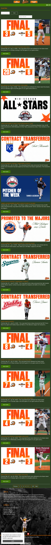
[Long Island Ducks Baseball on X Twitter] (25, 534)
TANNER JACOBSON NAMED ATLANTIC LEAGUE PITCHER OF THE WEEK (18, 203)
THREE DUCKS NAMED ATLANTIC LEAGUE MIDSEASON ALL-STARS (17, 123)
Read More (5, 53)
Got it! (12, 541)
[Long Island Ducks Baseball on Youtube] (28, 534)
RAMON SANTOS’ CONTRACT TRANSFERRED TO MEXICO (14, 281)
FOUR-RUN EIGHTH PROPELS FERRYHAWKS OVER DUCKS (14, 436)
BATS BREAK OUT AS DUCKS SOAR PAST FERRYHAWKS (14, 85)
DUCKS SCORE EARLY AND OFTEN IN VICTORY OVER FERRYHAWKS (17, 398)
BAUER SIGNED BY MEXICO (7, 321)
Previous (15, 486)
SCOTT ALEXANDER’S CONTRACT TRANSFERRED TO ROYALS (15, 163)
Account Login (34, 2)
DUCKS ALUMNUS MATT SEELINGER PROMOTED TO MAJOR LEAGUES (18, 243)
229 (33, 486)
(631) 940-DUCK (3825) (9, 514)
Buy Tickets (17, 2)
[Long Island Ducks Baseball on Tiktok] (31, 534)
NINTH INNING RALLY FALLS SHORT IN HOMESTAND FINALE (15, 47)
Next (36, 486)
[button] (47, 5)
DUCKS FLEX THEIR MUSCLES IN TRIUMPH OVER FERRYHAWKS (16, 360)
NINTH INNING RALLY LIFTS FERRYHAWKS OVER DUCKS (14, 474)
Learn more (10, 538)
